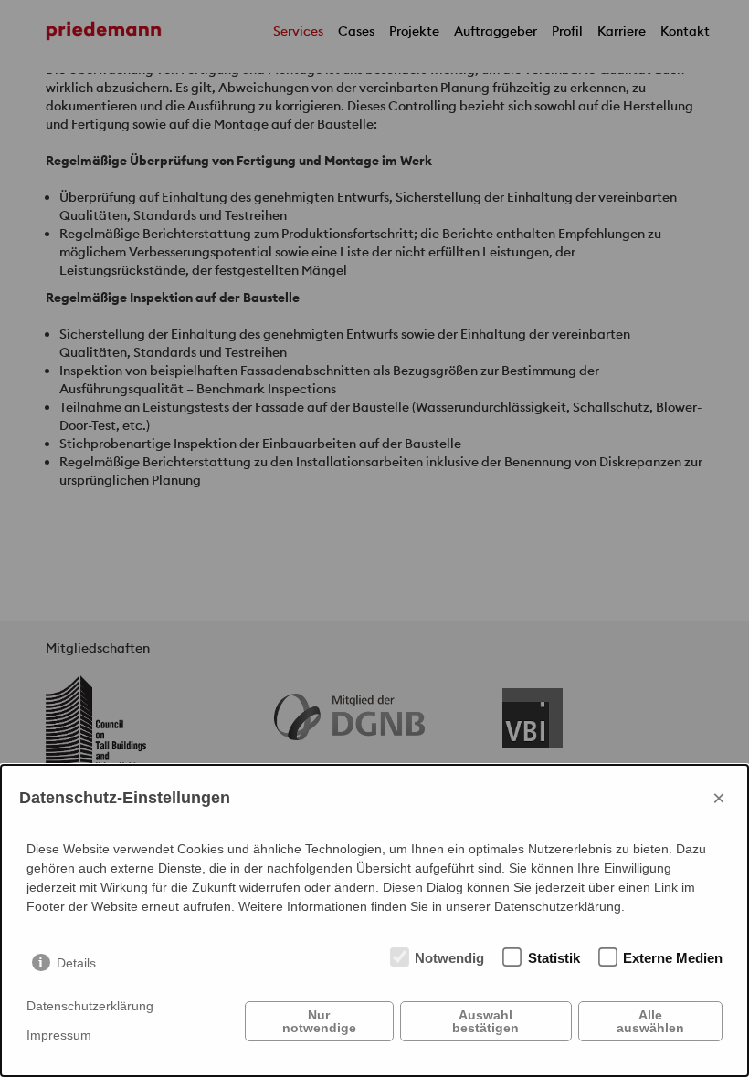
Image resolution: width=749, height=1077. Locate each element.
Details (76, 963)
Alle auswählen (650, 1021)
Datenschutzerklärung (89, 1006)
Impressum (58, 1035)
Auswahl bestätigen (485, 1021)
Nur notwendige (319, 1021)
